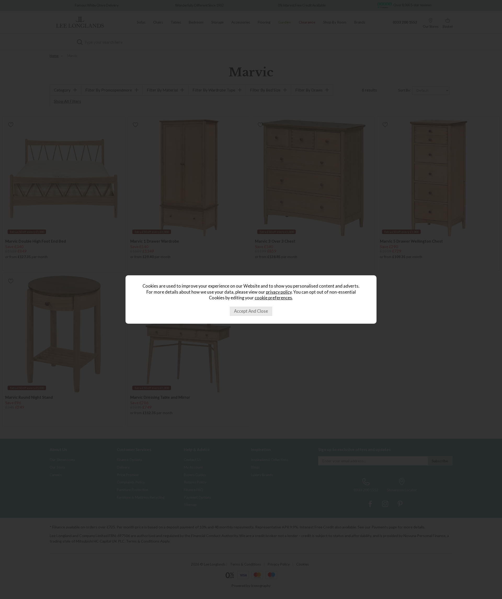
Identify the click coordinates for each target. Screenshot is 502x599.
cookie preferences (273, 297)
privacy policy (279, 292)
